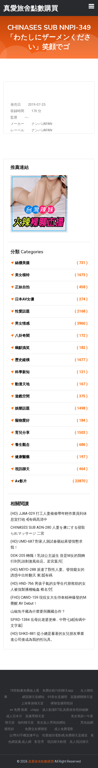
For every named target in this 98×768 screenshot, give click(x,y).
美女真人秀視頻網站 (51, 722)
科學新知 (51, 372)
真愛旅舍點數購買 (41, 761)
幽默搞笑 (51, 347)
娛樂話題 (51, 408)
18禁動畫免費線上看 (24, 690)
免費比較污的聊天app (57, 690)
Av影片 (51, 481)
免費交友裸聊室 (36, 729)
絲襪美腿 (51, 263)
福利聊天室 (26, 722)
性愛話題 (51, 311)
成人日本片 (14, 716)
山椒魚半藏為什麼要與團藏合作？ (37, 611)
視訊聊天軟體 (56, 742)
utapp (35, 709)
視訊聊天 (51, 469)
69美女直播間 (57, 697)
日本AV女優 (51, 299)
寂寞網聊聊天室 (81, 697)
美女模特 (51, 275)
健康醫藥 (51, 457)
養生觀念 (51, 444)
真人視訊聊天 (79, 742)
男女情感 (51, 323)
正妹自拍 (51, 287)
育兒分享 (51, 432)
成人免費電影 (63, 729)
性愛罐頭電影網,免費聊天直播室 (65, 735)
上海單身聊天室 (32, 703)
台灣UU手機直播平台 (24, 735)
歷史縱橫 (51, 360)
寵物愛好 (51, 420)
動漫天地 (51, 384)
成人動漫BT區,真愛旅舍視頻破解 (65, 709)
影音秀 (39, 742)
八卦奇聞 (51, 335)
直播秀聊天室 (34, 716)
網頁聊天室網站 (33, 697)
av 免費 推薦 (18, 709)
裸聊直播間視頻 (62, 703)
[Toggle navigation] (91, 6)
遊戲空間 (51, 396)
